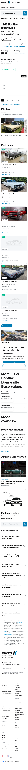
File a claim (4, 685)
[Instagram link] (8, 657)
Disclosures (4, 763)
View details (5, 174)
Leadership (17, 729)
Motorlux (17, 717)
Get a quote (14, 362)
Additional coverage (6, 710)
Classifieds (4, 725)
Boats (3, 702)
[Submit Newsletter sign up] (24, 669)
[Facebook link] (2, 657)
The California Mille (19, 712)
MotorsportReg (5, 748)
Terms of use (14, 763)
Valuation (17, 685)
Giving (16, 740)
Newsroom (17, 734)
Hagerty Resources (6, 746)
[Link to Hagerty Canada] (5, 755)
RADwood (17, 719)
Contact (16, 736)
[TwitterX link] (5, 657)
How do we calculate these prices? (11, 104)
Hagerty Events (18, 708)
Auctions (4, 723)
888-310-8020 (18, 702)
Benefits (17, 689)
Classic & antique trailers (7, 697)
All (2, 739)
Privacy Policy (4, 673)
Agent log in (4, 718)
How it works (4, 729)
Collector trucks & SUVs (7, 695)
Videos (3, 735)
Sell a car (4, 727)
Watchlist (12, 7)
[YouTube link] (11, 657)
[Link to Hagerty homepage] (9, 653)
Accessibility (16, 761)
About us (17, 727)
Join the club (17, 683)
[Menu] (25, 2)
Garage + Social (5, 744)
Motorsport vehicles (6, 700)
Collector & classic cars (7, 693)
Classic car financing (6, 708)
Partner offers (18, 691)
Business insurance (6, 706)
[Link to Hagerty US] (2, 755)
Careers (16, 732)
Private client (4, 704)
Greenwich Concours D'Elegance (19, 715)
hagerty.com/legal (8, 634)
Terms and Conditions (13, 673)
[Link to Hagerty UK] (8, 755)
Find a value (4, 7)
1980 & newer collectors (7, 691)
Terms (16, 750)
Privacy (16, 748)
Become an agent (5, 716)
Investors (17, 738)
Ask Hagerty (17, 687)
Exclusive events (18, 695)
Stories (3, 737)
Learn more (14, 365)
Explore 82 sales (6, 325)
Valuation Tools (16, 2)
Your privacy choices (9, 761)
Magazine (17, 693)
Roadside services (19, 700)
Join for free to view (7, 46)
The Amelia (17, 710)
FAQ (16, 746)
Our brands (17, 731)
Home (16, 725)
